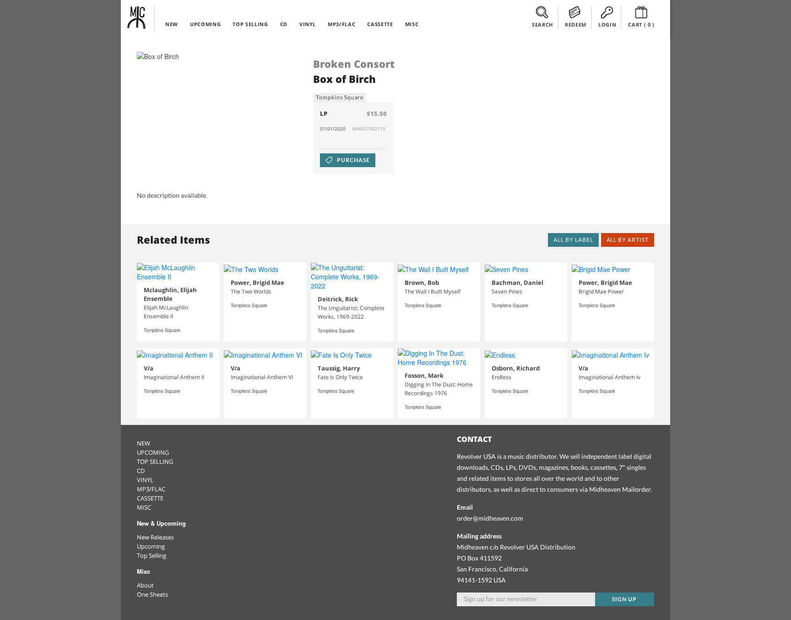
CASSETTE (380, 24)
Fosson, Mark (424, 375)
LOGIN (607, 24)
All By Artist (628, 239)
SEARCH (542, 24)
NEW (171, 24)
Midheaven (136, 17)
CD (283, 24)
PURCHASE (353, 160)
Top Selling (151, 555)
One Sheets (152, 594)
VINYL (307, 24)
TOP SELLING (250, 24)
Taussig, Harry (339, 368)
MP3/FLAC (341, 24)
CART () (641, 24)
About (145, 585)
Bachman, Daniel (517, 282)
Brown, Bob (422, 282)
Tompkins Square (339, 97)
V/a (148, 368)
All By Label (573, 239)
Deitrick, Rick (338, 299)
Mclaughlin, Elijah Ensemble (170, 294)
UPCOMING (205, 24)
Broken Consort (354, 64)
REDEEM (575, 24)
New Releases (155, 537)
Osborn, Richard (516, 368)
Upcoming (151, 546)
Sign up (624, 599)
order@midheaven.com (490, 518)
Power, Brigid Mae (257, 282)
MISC (412, 24)
